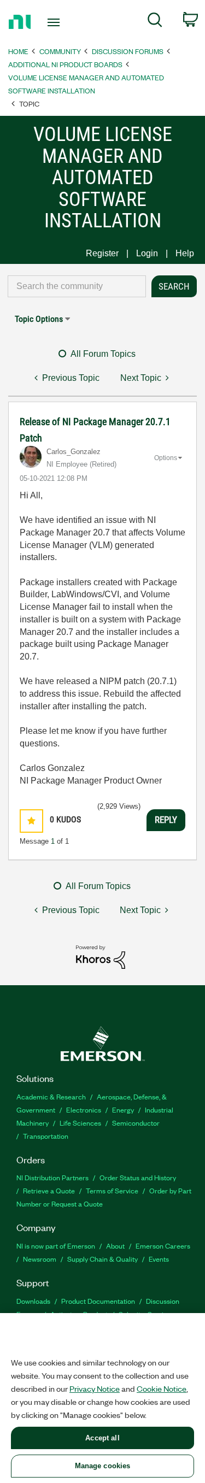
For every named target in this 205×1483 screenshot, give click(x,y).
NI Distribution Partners (52, 1177)
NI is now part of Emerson (55, 1245)
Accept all (102, 1438)
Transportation (45, 1136)
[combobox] (77, 286)
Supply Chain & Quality (102, 1259)
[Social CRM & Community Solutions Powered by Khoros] (100, 956)
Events (159, 1259)
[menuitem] (154, 21)
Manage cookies (103, 1466)
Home (18, 51)
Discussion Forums (127, 51)
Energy (123, 1109)
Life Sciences (80, 1122)
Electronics (83, 1109)
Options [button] (165, 458)
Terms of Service (112, 1190)
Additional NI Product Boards (65, 64)
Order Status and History (137, 1177)
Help (184, 253)
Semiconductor (136, 1122)
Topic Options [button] (39, 319)
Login (147, 253)
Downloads (33, 1301)
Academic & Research (51, 1096)
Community (60, 51)
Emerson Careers (163, 1245)
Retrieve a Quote (49, 1190)
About (115, 1245)
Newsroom (39, 1259)
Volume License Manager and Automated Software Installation (86, 84)
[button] (31, 821)
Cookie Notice (161, 1388)
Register (102, 253)
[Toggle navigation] (55, 22)
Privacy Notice (94, 1388)
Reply (166, 819)
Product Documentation (98, 1301)
